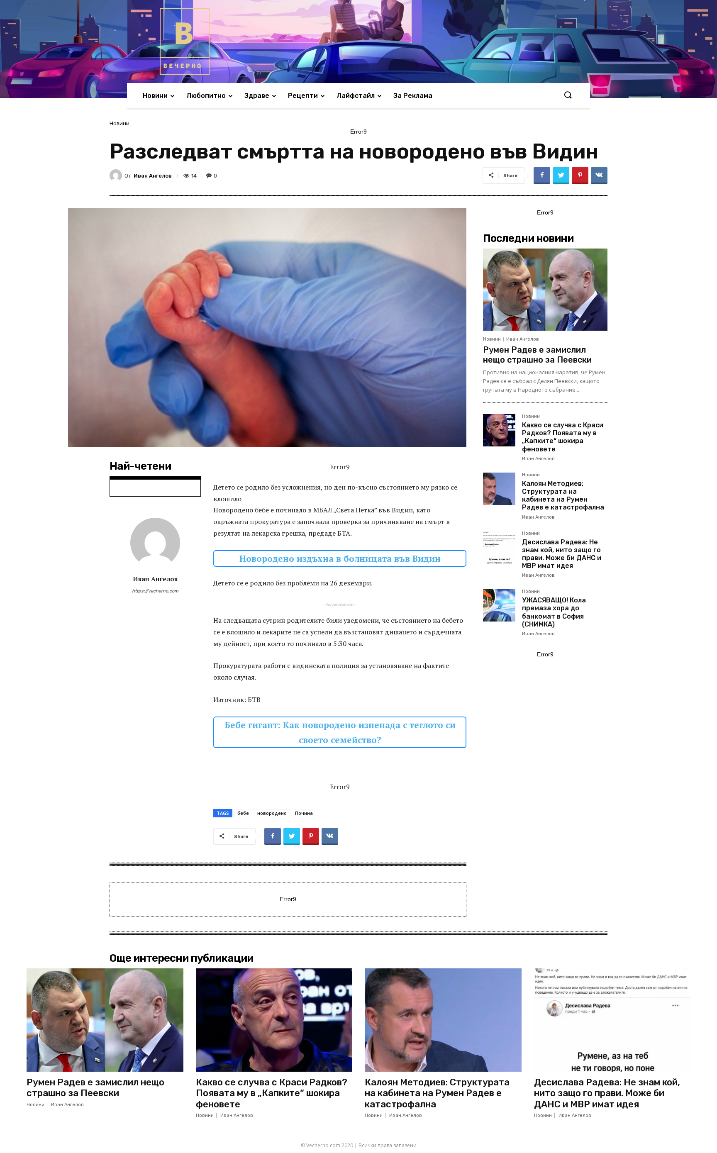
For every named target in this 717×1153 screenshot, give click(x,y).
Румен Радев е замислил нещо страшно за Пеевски (537, 355)
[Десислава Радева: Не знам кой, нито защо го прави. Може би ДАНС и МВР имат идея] (499, 547)
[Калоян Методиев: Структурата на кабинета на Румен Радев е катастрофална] (499, 489)
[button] (567, 95)
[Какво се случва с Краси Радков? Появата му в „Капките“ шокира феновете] (499, 430)
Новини (119, 123)
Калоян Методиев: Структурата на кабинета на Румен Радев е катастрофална (563, 496)
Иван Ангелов (153, 175)
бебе (243, 813)
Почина (304, 813)
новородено (272, 813)
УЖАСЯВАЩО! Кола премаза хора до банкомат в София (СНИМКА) (554, 612)
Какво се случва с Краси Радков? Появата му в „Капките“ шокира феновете (562, 437)
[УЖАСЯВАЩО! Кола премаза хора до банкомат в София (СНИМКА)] (499, 605)
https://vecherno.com (155, 591)
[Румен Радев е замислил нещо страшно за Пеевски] (545, 290)
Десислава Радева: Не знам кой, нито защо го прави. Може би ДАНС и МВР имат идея (561, 554)
